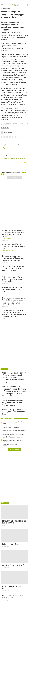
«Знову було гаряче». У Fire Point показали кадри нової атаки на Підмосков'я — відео (13, 268)
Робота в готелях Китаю (10, 544)
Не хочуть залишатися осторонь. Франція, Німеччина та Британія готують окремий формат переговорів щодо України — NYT (13, 301)
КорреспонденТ (5, 128)
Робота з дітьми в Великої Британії (11, 587)
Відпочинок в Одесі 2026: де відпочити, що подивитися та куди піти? (14, 246)
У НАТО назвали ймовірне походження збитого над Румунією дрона (12, 402)
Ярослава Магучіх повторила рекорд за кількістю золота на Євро (12, 289)
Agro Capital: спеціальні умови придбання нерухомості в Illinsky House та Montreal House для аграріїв (13, 233)
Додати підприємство (14, 449)
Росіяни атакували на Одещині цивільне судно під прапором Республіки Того (13, 279)
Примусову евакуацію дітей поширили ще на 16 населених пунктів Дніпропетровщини (13, 258)
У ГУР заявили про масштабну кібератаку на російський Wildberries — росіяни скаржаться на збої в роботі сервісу (14, 313)
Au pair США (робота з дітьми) (13, 565)
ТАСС (9, 40)
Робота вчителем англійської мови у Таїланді (12, 597)
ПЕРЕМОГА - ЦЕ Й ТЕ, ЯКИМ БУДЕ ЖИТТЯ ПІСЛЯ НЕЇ (14, 522)
